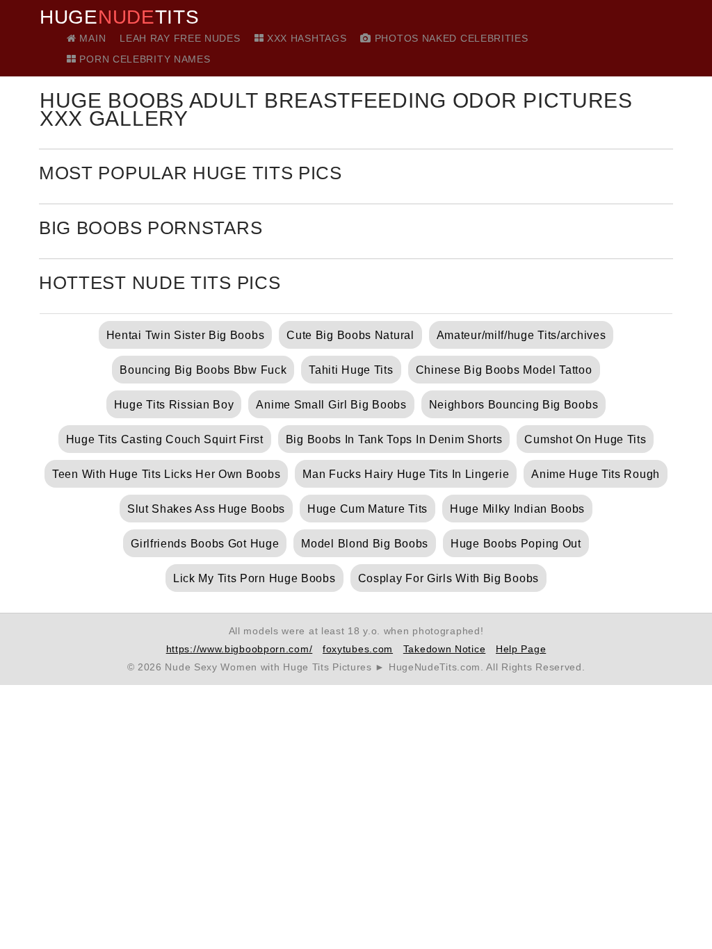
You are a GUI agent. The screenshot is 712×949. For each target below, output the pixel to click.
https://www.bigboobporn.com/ (239, 648)
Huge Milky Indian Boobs (517, 509)
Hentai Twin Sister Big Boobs (185, 335)
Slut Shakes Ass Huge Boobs (206, 509)
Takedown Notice (444, 648)
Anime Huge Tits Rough (595, 474)
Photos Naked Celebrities (449, 38)
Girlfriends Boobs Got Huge (205, 544)
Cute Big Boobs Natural (350, 335)
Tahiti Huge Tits (351, 370)
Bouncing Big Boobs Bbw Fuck (203, 370)
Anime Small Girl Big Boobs (331, 405)
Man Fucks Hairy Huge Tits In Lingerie (405, 474)
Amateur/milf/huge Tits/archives (521, 335)
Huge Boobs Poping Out (516, 544)
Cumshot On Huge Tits (585, 439)
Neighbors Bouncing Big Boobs (514, 405)
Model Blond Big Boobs (364, 544)
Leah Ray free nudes (180, 38)
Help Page (521, 648)
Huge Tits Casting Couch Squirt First (165, 439)
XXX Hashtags (305, 38)
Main (91, 38)
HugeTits (119, 17)
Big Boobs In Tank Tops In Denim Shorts (394, 439)
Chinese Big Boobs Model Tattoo (504, 370)
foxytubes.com (358, 648)
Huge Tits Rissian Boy (174, 405)
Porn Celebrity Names (143, 59)
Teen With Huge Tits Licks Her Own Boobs (166, 474)
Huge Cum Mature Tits (367, 509)
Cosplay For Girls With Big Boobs (448, 578)
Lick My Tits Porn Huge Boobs (254, 578)
